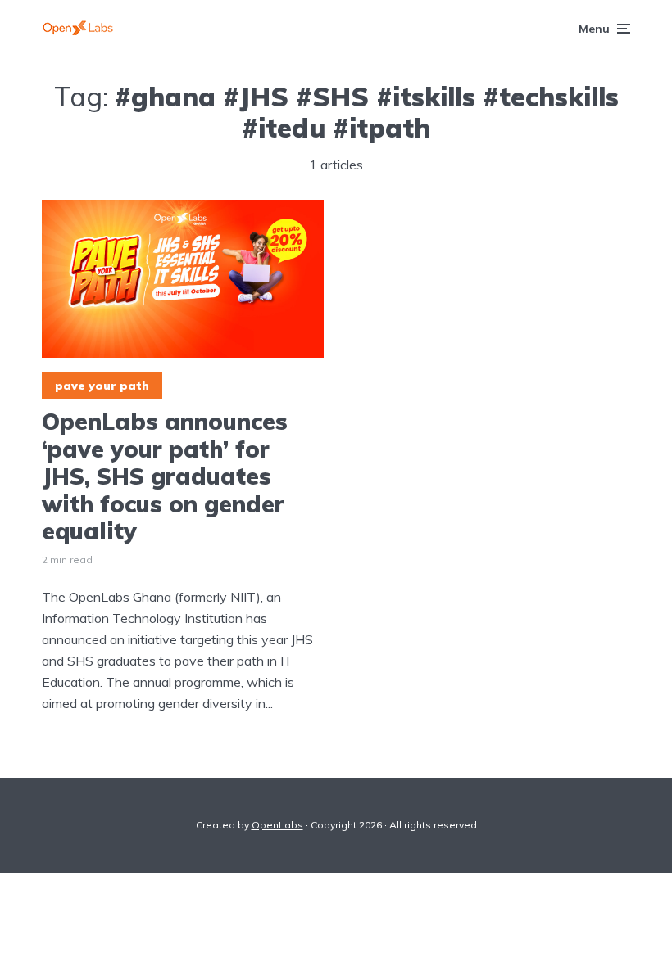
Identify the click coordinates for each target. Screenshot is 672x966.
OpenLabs (277, 825)
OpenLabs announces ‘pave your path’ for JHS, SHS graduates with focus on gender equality (165, 476)
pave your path (102, 385)
